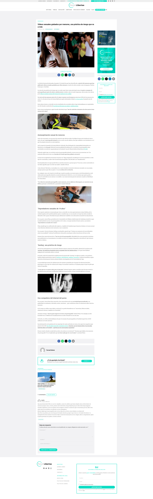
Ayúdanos (59, 469)
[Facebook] (108, 1)
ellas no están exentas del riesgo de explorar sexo (55, 94)
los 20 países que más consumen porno (57, 326)
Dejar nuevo (51, 394)
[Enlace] (76, 5)
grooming (76, 257)
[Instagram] (114, 1)
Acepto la (106, 94)
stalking (71, 257)
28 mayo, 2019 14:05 (45, 401)
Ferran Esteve (49, 29)
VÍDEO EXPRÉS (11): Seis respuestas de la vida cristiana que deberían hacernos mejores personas (46, 385)
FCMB (85, 149)
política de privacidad (108, 94)
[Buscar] (106, 9)
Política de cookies (62, 483)
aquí (107, 100)
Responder (41, 419)
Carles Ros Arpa (42, 388)
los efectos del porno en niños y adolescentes (65, 106)
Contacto (59, 472)
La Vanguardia (79, 99)
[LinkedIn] (112, 1)
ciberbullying (64, 257)
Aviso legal (60, 478)
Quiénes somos (61, 466)
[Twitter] (110, 1)
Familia (57, 29)
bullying (58, 257)
